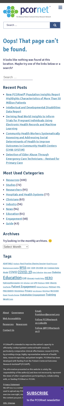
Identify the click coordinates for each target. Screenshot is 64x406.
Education (12, 214)
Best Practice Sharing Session (33, 263)
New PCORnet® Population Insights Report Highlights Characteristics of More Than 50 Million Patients (33, 99)
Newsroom (21, 324)
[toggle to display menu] (60, 7)
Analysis (16, 264)
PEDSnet (52, 287)
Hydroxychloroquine (11, 283)
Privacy (28, 290)
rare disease (37, 291)
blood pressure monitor (11, 268)
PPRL (58, 287)
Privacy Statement (11, 384)
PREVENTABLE (19, 291)
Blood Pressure (51, 264)
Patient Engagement (23, 286)
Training (51, 295)
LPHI (36, 283)
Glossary (31, 278)
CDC (29, 268)
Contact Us (8, 330)
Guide (9, 223)
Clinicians (12, 199)
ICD (21, 283)
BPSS (22, 267)
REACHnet (46, 291)
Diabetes (56, 272)
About (6, 312)
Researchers (14, 190)
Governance (17, 312)
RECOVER (54, 291)
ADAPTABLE (8, 263)
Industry (11, 204)
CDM (33, 268)
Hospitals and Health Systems (25, 194)
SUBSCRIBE (37, 393)
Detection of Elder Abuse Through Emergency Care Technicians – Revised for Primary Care (32, 159)
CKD (45, 268)
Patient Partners (42, 287)
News (9, 209)
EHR (24, 278)
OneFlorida (7, 287)
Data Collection (37, 273)
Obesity (53, 283)
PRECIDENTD (8, 291)
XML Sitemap (9, 403)
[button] (55, 25)
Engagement (14, 219)
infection (27, 283)
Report (5, 295)
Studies (11, 185)
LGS (31, 283)
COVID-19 (25, 272)
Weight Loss (8, 299)
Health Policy (39, 278)
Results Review (13, 295)
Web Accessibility (12, 318)
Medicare (41, 283)
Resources (12, 180)
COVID (13, 272)
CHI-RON (39, 268)
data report (47, 273)
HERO (49, 278)
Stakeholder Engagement (32, 294)
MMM (47, 283)
